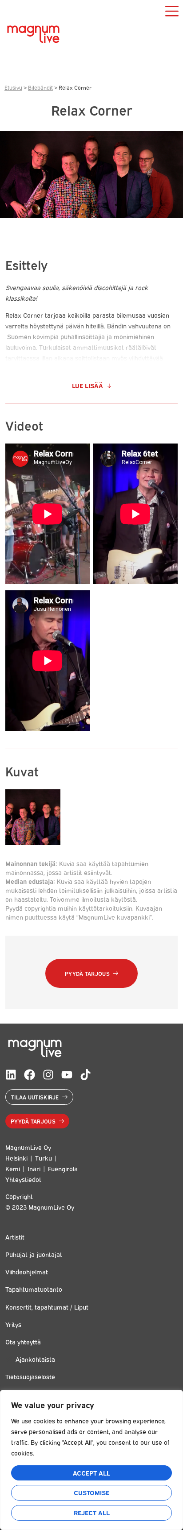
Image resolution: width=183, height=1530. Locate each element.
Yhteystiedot (23, 1179)
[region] (91, 1460)
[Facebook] (29, 1074)
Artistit (14, 1236)
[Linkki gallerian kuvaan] (32, 842)
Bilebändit (40, 87)
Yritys (13, 1324)
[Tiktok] (85, 1074)
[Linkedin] (10, 1074)
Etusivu (13, 87)
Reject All (92, 1512)
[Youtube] (66, 1074)
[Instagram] (48, 1074)
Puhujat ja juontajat (33, 1254)
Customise (91, 1492)
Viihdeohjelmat (26, 1271)
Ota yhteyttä (23, 1341)
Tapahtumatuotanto (33, 1289)
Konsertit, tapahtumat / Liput (46, 1306)
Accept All (91, 1472)
